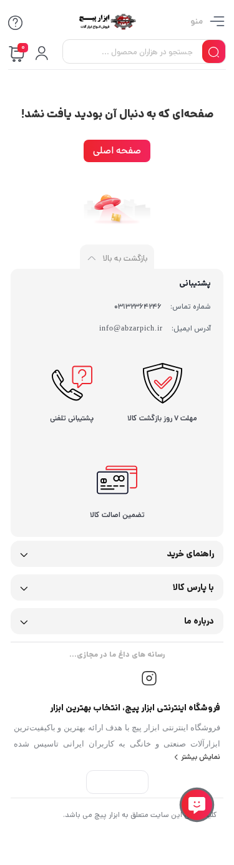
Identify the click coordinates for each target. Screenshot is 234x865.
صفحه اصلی (117, 150)
